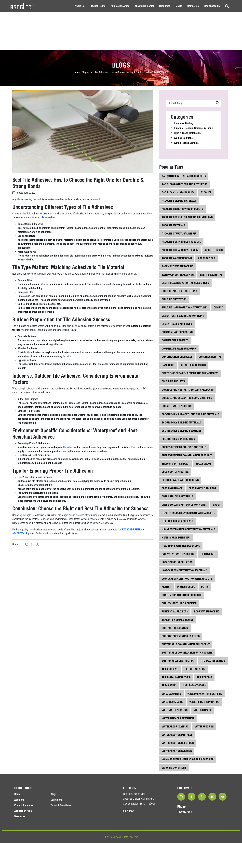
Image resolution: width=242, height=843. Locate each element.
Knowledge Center (144, 6)
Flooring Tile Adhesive (202, 488)
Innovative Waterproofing (178, 554)
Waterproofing (204, 726)
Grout (216, 504)
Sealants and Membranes (177, 619)
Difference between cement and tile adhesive (190, 373)
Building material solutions (179, 291)
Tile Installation (194, 669)
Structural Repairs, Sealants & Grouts (193, 128)
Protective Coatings (184, 123)
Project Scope (186, 586)
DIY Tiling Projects (173, 381)
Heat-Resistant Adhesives (177, 521)
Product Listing (98, 6)
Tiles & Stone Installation (187, 133)
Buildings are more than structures (185, 307)
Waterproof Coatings (175, 726)
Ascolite (206, 192)
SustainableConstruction (178, 660)
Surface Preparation (175, 628)
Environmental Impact (176, 463)
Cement (218, 307)
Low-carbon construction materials (185, 570)
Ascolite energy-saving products (182, 209)
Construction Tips (210, 356)
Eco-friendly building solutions (182, 430)
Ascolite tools (213, 250)
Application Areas (120, 6)
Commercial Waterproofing (179, 348)
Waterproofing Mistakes (177, 734)
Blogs (85, 72)
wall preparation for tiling (204, 693)
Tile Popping (204, 677)
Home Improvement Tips (176, 537)
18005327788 (184, 811)
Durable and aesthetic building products (188, 389)
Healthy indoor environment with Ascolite (188, 513)
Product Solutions (23, 805)
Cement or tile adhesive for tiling (183, 315)
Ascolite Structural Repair (179, 233)
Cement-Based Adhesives (177, 324)
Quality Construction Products (182, 595)
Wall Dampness (171, 693)
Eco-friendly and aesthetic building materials (190, 414)
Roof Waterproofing (206, 611)
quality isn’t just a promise (179, 603)
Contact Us (193, 6)
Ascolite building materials (179, 200)
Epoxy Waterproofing (175, 471)
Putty (204, 586)
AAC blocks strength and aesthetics (184, 184)
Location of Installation (177, 562)
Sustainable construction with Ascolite (187, 652)
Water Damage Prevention (178, 718)
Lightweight (208, 554)
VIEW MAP (128, 810)
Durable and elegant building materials (187, 397)
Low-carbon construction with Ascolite (187, 578)
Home (77, 72)
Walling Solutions (183, 138)
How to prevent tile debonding (181, 545)
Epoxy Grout (203, 463)
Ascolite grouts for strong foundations (187, 217)
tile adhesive (70, 447)
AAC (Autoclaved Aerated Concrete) (184, 176)
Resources (164, 6)
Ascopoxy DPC (206, 258)
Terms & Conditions (61, 805)
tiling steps (169, 685)
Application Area (23, 810)
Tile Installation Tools (176, 677)
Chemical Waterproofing (177, 332)
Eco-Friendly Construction (178, 439)
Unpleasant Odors (194, 685)
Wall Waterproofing (175, 710)
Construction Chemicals (177, 356)
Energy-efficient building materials (184, 447)
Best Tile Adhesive (211, 274)
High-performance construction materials (188, 529)
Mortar (166, 586)
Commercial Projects (175, 340)
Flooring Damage (172, 488)
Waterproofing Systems (186, 142)
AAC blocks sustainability (178, 192)
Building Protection (174, 299)
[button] (217, 103)
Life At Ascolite (212, 6)
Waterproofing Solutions (178, 743)
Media (178, 6)
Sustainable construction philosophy (186, 644)
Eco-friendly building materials (182, 422)
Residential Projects (175, 611)
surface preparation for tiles (181, 636)
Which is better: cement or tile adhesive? (187, 759)
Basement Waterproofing (177, 266)
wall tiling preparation (204, 701)
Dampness (168, 365)
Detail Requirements (193, 365)
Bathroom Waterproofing (178, 274)
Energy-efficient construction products (187, 455)
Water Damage (202, 710)
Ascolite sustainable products (181, 241)
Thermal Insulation (213, 660)
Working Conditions (174, 767)
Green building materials (177, 496)
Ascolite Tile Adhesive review (180, 250)
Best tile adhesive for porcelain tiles (185, 282)
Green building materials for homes (184, 504)
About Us (79, 6)
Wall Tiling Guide (172, 701)
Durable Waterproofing (176, 406)
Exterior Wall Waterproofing (180, 480)
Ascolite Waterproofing (177, 258)
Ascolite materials (174, 225)
